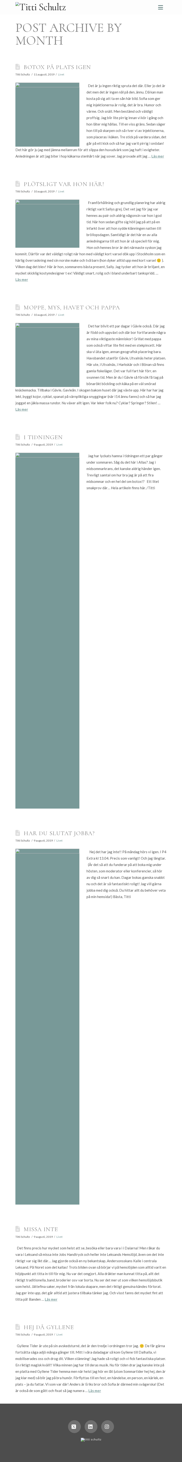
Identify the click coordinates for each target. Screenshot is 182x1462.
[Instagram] (107, 1426)
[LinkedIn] (91, 1426)
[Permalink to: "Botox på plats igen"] (47, 115)
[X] (74, 1426)
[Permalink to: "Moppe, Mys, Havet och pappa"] (47, 355)
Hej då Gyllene (49, 1327)
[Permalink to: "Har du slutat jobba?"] (47, 1027)
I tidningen (43, 437)
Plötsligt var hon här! (64, 184)
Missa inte (41, 1229)
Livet (61, 74)
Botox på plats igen (57, 67)
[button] (161, 7)
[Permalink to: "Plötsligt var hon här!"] (47, 224)
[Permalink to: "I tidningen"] (47, 631)
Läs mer (157, 156)
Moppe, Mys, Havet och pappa (72, 307)
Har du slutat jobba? (59, 833)
